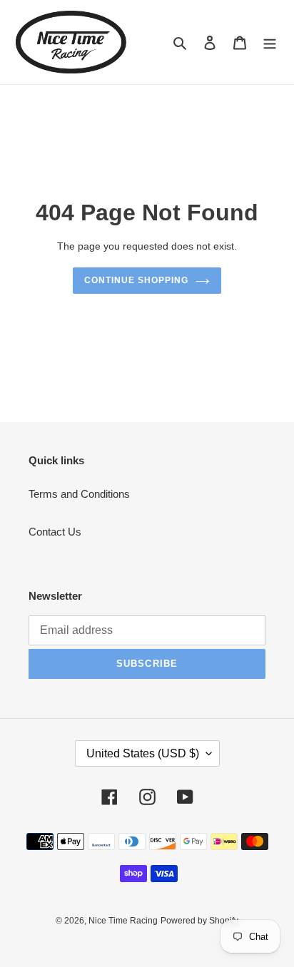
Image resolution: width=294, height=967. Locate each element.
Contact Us (55, 532)
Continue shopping (136, 280)
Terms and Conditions (79, 494)
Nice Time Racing (123, 921)
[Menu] (270, 42)
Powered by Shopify (199, 921)
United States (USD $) (142, 753)
